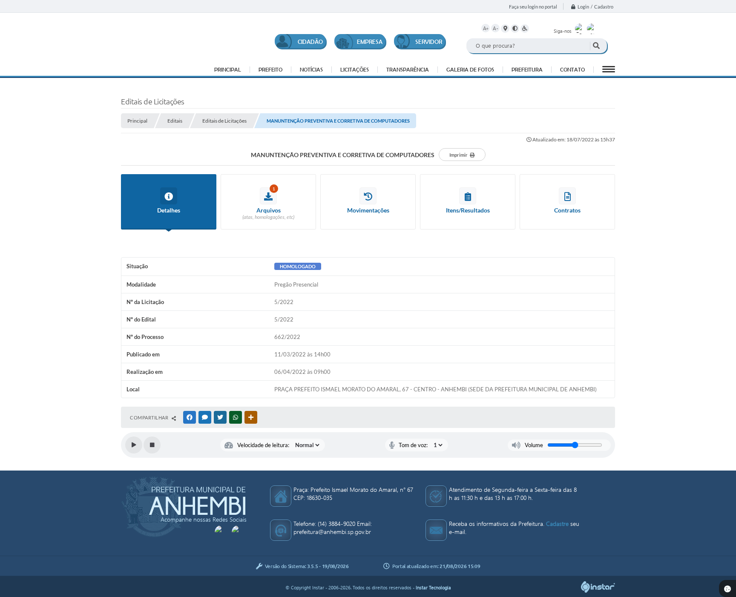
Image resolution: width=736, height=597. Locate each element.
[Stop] (152, 444)
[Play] (133, 444)
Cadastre (557, 524)
